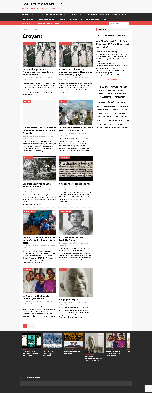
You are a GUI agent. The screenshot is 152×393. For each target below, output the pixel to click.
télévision (110, 90)
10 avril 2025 (28, 77)
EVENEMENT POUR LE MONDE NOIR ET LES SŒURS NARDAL (30, 353)
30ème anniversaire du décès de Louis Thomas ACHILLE (76, 129)
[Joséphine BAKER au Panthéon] (73, 340)
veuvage (114, 87)
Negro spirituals (76, 15)
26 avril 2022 (28, 301)
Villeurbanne (106, 97)
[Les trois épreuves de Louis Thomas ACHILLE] (40, 169)
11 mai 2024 (28, 189)
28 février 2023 (29, 246)
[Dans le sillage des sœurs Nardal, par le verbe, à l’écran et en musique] (40, 54)
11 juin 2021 (64, 302)
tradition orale (104, 116)
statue (108, 93)
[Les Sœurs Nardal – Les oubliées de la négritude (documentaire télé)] (40, 222)
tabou (99, 128)
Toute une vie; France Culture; (112, 113)
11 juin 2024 (64, 133)
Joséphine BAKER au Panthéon (72, 352)
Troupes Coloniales (116, 124)
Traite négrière (110, 106)
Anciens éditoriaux (46, 19)
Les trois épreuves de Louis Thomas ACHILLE (37, 185)
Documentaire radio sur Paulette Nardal (72, 238)
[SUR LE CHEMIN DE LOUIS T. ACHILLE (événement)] (40, 281)
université (123, 106)
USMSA (115, 110)
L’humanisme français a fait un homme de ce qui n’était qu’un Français (39, 130)
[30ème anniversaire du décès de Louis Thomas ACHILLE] (76, 112)
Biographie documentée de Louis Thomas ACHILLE (93, 358)
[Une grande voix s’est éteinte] (76, 169)
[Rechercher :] (119, 23)
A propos (73, 19)
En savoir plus (112, 80)
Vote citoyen (120, 94)
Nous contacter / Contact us (93, 19)
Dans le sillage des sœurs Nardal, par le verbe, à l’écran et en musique (38, 72)
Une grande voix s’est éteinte (74, 183)
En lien (62, 19)
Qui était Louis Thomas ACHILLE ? (50, 15)
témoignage (103, 110)
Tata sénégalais (112, 120)
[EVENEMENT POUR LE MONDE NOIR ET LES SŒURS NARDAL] (31, 340)
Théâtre (124, 110)
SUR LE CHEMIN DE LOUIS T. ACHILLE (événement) (37, 297)
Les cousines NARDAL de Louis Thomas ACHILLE (106, 15)
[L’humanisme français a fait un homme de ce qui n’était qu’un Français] (40, 112)
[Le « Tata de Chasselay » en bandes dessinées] (52, 340)
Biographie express (69, 299)
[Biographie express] (76, 282)
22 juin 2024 (28, 136)
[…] (33, 95)
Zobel (116, 116)
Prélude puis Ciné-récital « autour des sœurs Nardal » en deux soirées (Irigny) (76, 72)
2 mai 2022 (64, 243)
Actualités (26, 15)
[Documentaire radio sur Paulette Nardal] (76, 222)
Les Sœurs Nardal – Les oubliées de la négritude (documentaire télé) (40, 240)
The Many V (103, 87)
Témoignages (27, 19)
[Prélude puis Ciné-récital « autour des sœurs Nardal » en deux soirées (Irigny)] (76, 54)
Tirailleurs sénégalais (116, 127)
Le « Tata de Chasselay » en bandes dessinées (52, 353)
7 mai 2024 (64, 187)
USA (111, 102)
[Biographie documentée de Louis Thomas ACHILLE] (94, 343)
